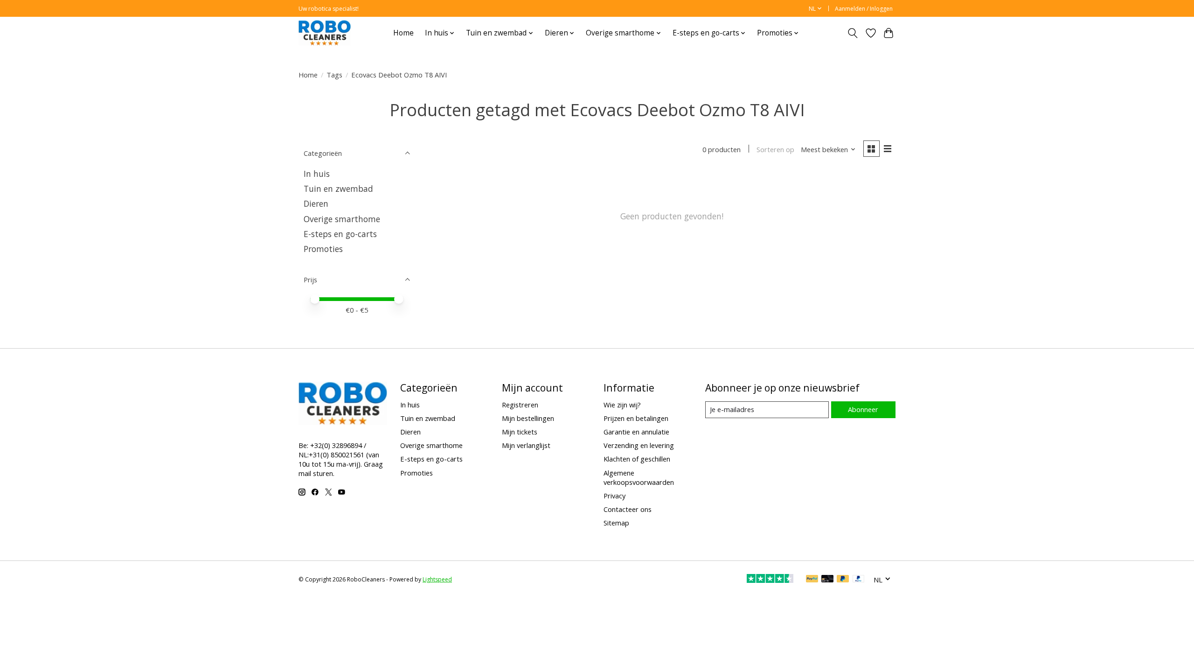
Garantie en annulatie (636, 431)
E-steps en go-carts (340, 233)
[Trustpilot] (770, 579)
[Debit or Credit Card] (827, 579)
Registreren (520, 404)
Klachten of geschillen (637, 458)
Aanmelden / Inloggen (864, 9)
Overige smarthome (342, 218)
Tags (334, 74)
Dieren (316, 203)
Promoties (323, 248)
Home (403, 33)
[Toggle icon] (853, 33)
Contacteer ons (628, 509)
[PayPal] (812, 579)
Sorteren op (775, 149)
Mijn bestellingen (528, 418)
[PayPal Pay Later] (843, 579)
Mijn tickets (519, 431)
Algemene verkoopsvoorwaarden (639, 477)
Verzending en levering (639, 445)
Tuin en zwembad (338, 188)
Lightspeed (437, 579)
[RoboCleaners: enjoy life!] (324, 33)
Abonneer (863, 409)
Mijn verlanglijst (526, 445)
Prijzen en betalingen (636, 418)
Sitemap (616, 522)
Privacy (614, 495)
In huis (317, 173)
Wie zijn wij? (622, 404)
